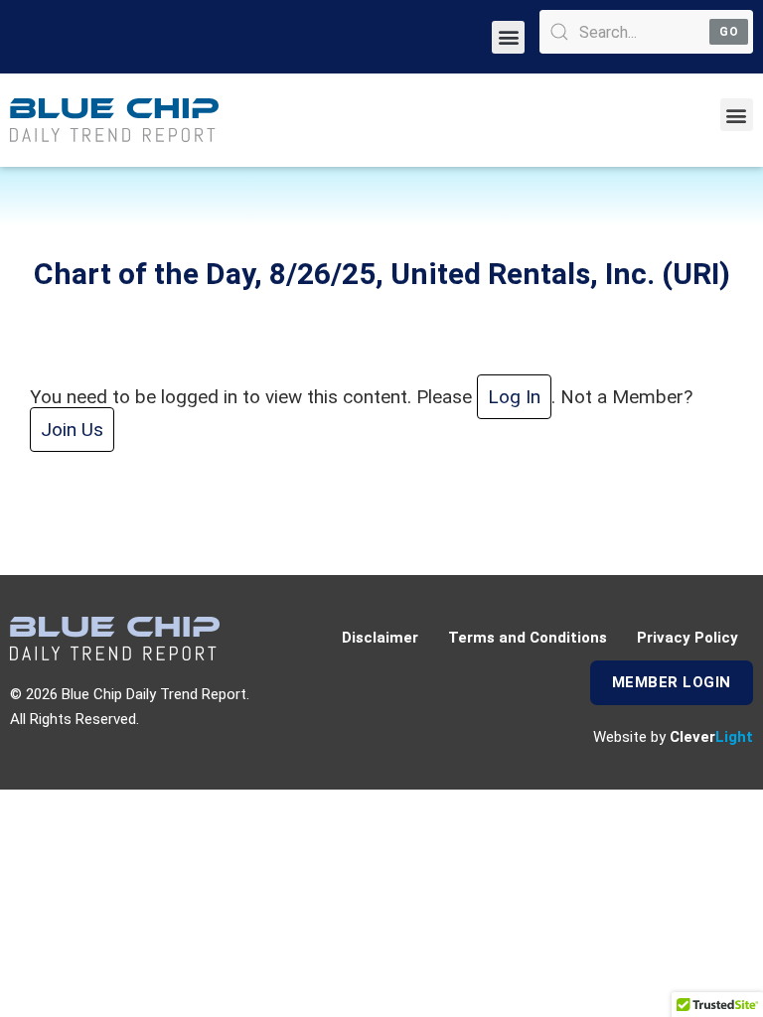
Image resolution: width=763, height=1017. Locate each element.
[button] (508, 37)
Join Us (72, 429)
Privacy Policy (687, 638)
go (728, 32)
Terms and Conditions (527, 638)
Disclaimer (380, 638)
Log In (514, 396)
